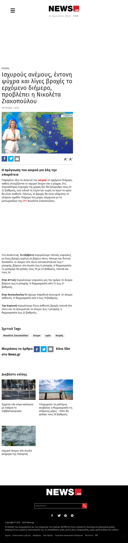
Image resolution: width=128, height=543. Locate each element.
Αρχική (7, 536)
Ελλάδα (5, 68)
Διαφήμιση (37, 536)
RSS (96, 536)
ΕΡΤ (24, 200)
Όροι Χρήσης (48, 536)
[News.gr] (64, 8)
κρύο (48, 335)
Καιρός (59, 335)
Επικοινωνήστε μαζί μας (21, 536)
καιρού (42, 180)
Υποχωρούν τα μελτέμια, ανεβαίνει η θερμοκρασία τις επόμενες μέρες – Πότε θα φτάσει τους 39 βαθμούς (55, 409)
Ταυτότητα (89, 536)
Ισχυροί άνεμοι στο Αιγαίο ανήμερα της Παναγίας (17, 452)
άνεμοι (36, 335)
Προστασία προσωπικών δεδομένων (69, 536)
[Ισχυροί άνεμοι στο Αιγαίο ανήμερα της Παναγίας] (19, 436)
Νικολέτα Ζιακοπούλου (15, 335)
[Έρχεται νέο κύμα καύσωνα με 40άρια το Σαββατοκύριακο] (19, 389)
